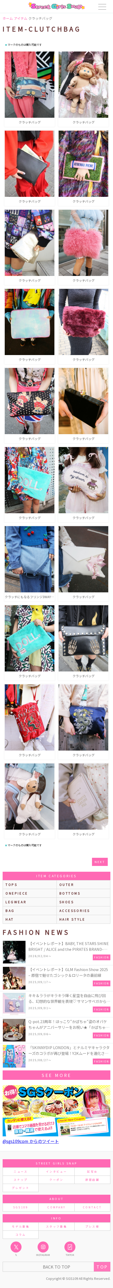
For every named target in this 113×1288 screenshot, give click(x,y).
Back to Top (56, 1267)
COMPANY (56, 1207)
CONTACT (92, 1207)
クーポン (56, 1180)
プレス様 (92, 1226)
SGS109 (20, 1207)
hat (10, 919)
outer (66, 884)
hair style (72, 919)
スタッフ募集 (56, 1226)
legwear (16, 902)
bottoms (70, 893)
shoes (66, 902)
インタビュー (56, 1171)
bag (10, 910)
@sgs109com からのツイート (31, 1141)
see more (56, 1075)
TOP (102, 1267)
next (100, 862)
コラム (21, 1234)
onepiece (17, 893)
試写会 (92, 1171)
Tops (11, 884)
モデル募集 (20, 1226)
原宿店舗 (92, 1180)
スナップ (21, 1180)
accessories (74, 910)
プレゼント (20, 1188)
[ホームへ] (56, 5)
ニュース (20, 1171)
